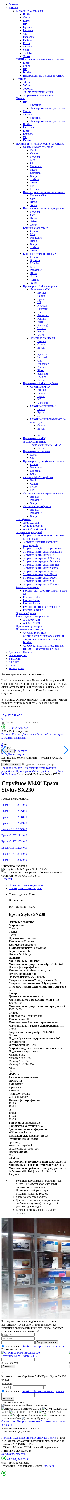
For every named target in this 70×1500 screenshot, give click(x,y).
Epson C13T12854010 (14, 829)
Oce (32, 198)
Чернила (21, 78)
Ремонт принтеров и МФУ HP (41, 606)
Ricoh (26, 43)
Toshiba (27, 53)
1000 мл (28, 88)
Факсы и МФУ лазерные (38, 146)
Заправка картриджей (29, 532)
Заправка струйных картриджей (42, 548)
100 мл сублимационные (38, 91)
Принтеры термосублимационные (44, 461)
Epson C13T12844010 (14, 823)
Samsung (28, 46)
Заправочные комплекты (38, 95)
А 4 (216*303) (31, 622)
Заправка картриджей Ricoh (40, 577)
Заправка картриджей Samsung (42, 558)
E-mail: (5, 1387)
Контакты (15, 661)
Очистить (8, 751)
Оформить (21, 750)
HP (25, 23)
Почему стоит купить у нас (25, 888)
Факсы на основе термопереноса (43, 493)
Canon (27, 17)
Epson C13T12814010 (14, 804)
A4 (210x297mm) (33, 525)
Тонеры (20, 98)
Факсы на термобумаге (37, 506)
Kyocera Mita (38, 195)
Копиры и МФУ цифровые (39, 253)
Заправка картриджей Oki (39, 580)
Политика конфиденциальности (21, 1437)
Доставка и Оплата (20, 652)
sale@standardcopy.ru (13, 1453)
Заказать (8, 1398)
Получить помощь (47, 1342)
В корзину (8, 1366)
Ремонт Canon (31, 600)
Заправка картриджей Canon (40, 567)
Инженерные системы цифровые (43, 208)
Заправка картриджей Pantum (41, 584)
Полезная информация (29, 629)
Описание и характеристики (26, 885)
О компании (9, 1421)
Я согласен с (35, 1346)
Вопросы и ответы (28, 1421)
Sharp (26, 49)
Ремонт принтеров (27, 587)
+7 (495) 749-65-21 (12, 715)
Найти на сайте (11, 764)
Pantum (27, 40)
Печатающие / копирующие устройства (40, 143)
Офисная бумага (26, 613)
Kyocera (28, 27)
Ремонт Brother (32, 597)
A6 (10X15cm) (31, 522)
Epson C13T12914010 (14, 835)
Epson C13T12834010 (14, 817)
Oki (25, 33)
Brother (27, 14)
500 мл (27, 85)
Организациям (18, 655)
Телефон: (7, 1383)
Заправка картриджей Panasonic (42, 551)
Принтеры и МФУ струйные (40, 383)
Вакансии (15, 658)
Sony (33, 473)
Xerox (26, 56)
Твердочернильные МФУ (45, 444)
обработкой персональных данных (43, 1346)
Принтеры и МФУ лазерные (40, 286)
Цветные (35, 104)
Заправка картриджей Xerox (40, 571)
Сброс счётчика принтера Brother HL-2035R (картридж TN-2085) (43, 647)
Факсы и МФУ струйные (38, 477)
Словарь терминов (34, 632)
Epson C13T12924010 (14, 841)
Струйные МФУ (40, 386)
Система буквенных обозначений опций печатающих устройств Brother (43, 639)
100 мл (27, 82)
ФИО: (5, 1379)
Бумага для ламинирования (32, 616)
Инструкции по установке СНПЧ (43, 75)
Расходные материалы (29, 10)
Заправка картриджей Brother (41, 564)
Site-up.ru (48, 1465)
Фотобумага (23, 519)
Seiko (33, 221)
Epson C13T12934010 (14, 847)
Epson (26, 20)
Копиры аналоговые (35, 227)
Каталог (13, 7)
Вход (12, 665)
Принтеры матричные (36, 451)
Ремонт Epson (31, 603)
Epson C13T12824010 (14, 810)
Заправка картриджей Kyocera (41, 561)
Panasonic (28, 36)
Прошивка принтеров (29, 626)
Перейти (6, 878)
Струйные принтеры (43, 405)
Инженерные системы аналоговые (44, 192)
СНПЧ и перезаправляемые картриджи (40, 59)
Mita (32, 159)
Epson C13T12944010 (14, 853)
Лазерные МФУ (39, 289)
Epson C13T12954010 (14, 859)
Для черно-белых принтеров (47, 108)
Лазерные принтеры (42, 337)
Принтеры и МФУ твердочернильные (34, 440)
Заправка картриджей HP (38, 554)
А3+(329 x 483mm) (34, 529)
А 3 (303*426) (31, 619)
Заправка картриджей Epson (40, 574)
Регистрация (16, 668)
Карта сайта (48, 1437)
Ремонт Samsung (33, 609)
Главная (13, 4)
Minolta (34, 263)
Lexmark (28, 30)
